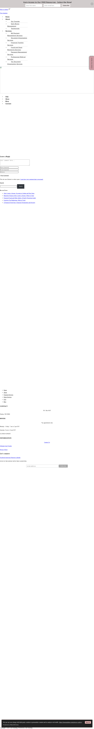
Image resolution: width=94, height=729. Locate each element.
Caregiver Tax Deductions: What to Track (14, 200)
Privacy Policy (4, 449)
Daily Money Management (13, 25)
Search (2, 183)
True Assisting (3, 13)
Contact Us (47, 442)
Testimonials (15, 28)
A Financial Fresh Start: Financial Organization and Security (19, 202)
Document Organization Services (17, 39)
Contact (8, 103)
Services (9, 31)
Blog (7, 101)
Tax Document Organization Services (14, 63)
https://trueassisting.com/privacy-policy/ (70, 722)
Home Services (7, 397)
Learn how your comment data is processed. (31, 179)
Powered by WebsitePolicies (11, 724)
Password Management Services (17, 53)
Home (8, 16)
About (8, 19)
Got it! (88, 722)
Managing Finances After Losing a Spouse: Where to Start (19, 195)
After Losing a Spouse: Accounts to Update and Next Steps (19, 193)
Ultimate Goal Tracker (6, 446)
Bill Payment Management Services (14, 34)
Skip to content (4, 9)
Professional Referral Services (16, 58)
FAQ (7, 96)
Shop (7, 99)
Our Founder (15, 21)
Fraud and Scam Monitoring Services (14, 48)
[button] (17, 19)
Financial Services (8, 395)
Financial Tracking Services (15, 44)
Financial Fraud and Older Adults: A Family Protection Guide (20, 198)
